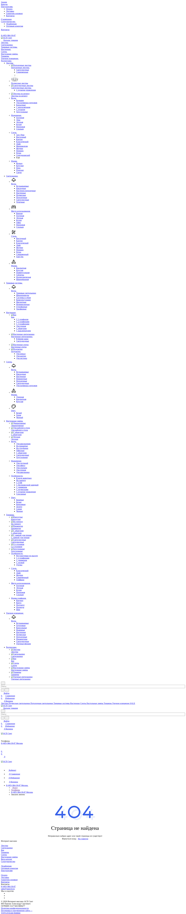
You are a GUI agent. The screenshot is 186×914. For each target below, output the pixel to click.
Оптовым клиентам (14, 26)
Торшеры (5, 852)
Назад (15, 788)
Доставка (10, 11)
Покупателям (7, 871)
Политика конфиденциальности (15, 908)
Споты (4, 855)
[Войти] (2, 749)
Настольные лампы (9, 857)
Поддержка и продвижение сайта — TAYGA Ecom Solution (16, 911)
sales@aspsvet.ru (8, 889)
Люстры (4, 845)
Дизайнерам (11, 24)
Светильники (7, 848)
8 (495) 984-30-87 (8, 35)
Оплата (9, 9)
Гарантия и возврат (14, 13)
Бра (2, 850)
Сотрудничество (8, 861)
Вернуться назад (69, 839)
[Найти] (7, 690)
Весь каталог (6, 859)
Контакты (10, 16)
